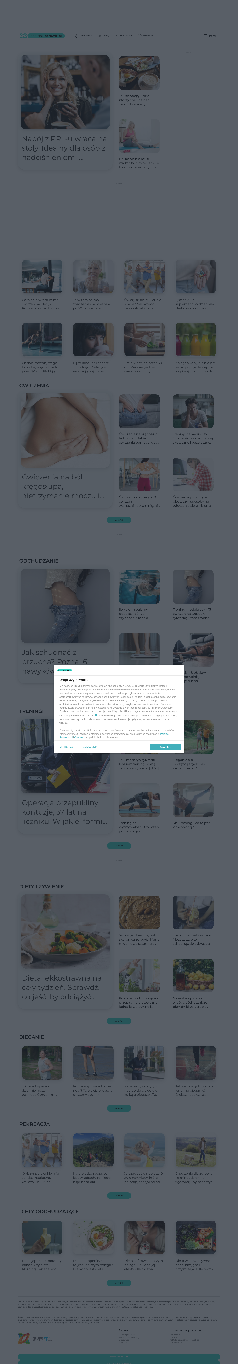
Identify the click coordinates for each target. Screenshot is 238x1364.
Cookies (78, 737)
